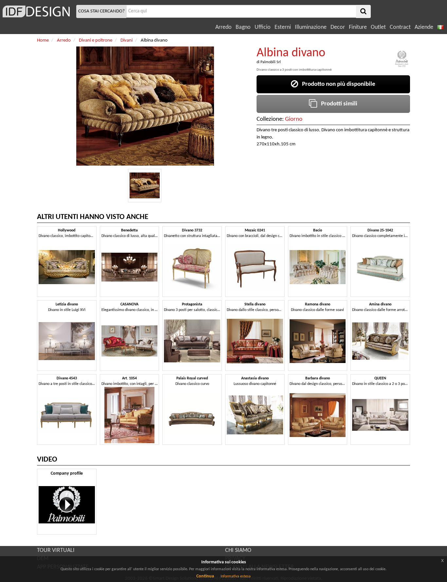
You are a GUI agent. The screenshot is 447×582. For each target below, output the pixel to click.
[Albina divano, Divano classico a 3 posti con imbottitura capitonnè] (145, 186)
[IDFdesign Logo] (37, 11)
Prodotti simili (337, 104)
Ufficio (263, 27)
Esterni (283, 27)
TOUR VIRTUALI (56, 550)
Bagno (243, 27)
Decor (338, 27)
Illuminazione (311, 27)
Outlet (378, 27)
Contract (400, 27)
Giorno (293, 119)
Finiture (358, 27)
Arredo (223, 27)
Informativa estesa (236, 576)
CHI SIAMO (238, 550)
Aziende (424, 27)
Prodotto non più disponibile (336, 84)
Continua (205, 576)
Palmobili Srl (270, 62)
